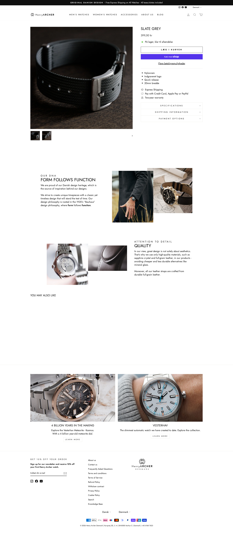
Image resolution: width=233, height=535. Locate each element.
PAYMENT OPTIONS (172, 118)
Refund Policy (94, 482)
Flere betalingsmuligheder (171, 63)
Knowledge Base (95, 504)
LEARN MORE (72, 439)
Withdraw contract (96, 486)
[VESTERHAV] (160, 398)
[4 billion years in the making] (72, 398)
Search (91, 499)
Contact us (92, 464)
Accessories (129, 14)
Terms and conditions (97, 473)
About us (147, 14)
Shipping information (171, 112)
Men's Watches (79, 14)
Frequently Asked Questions (100, 468)
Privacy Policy (94, 490)
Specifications (171, 105)
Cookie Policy (94, 495)
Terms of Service (95, 477)
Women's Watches (105, 14)
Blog (160, 14)
